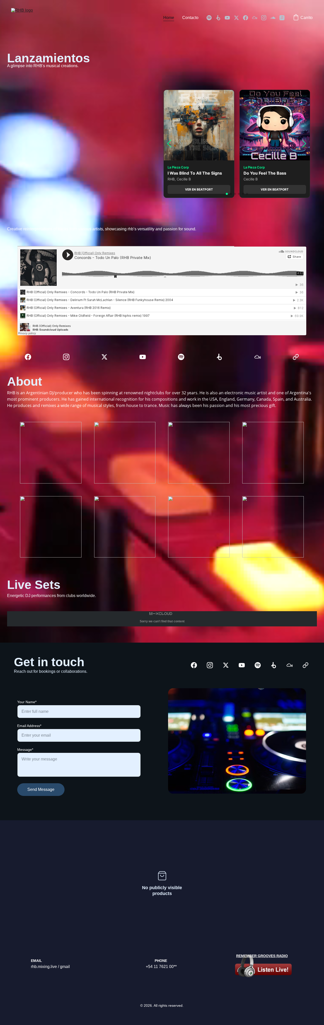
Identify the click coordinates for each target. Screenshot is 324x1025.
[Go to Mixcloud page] (256, 17)
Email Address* (29, 726)
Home (168, 17)
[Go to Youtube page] (229, 17)
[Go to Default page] (296, 357)
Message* (25, 750)
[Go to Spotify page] (211, 17)
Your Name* (26, 702)
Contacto (190, 17)
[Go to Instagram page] (265, 17)
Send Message (40, 789)
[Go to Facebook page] (247, 17)
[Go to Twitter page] (238, 17)
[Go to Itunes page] (282, 17)
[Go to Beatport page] (220, 17)
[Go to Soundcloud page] (274, 17)
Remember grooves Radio (262, 956)
